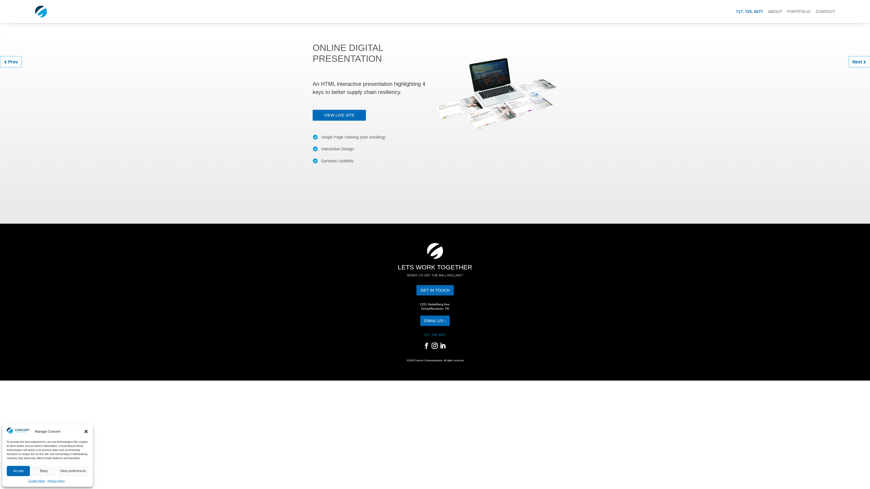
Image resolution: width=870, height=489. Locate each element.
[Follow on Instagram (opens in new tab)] (434, 346)
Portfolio (799, 11)
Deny (44, 471)
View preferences (73, 471)
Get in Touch (435, 290)
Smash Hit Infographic (16, 59)
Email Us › (435, 321)
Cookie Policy (36, 481)
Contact (825, 11)
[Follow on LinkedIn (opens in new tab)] (442, 346)
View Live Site (339, 115)
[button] (86, 431)
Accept (18, 471)
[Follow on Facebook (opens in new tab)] (426, 346)
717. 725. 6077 (749, 11)
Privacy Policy (56, 481)
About (775, 11)
